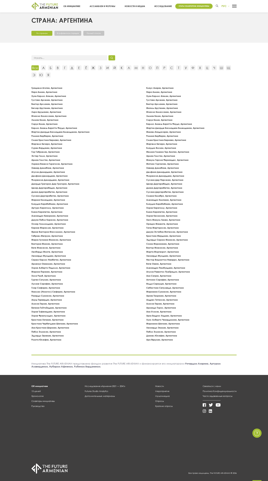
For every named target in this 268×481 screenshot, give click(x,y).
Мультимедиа (162, 396)
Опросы (159, 401)
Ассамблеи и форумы (102, 6)
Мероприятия (162, 391)
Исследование (163, 6)
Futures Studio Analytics (96, 391)
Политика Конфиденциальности (220, 391)
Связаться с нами (212, 386)
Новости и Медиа (135, 6)
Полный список (94, 33)
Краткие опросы (164, 406)
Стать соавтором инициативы (194, 6)
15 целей (36, 391)
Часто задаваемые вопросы (217, 396)
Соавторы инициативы (43, 401)
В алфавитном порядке (68, 33)
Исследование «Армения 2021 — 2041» (105, 386)
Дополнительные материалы (100, 396)
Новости (159, 386)
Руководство (38, 406)
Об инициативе (71, 6)
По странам (42, 33)
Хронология (37, 396)
